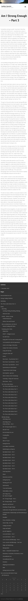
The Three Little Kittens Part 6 (10, 405)
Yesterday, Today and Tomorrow (10, 378)
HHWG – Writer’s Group (7, 316)
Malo (4, 567)
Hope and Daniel (6, 528)
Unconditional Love (7, 556)
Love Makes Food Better (8, 446)
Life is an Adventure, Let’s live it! (9, 324)
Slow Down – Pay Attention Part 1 (11, 359)
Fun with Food (6, 336)
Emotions (5, 562)
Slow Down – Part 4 (7, 381)
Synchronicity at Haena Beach (9, 367)
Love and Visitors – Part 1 (9, 534)
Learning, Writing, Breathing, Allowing (11, 311)
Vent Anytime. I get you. (8, 373)
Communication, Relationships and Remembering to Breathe (15, 513)
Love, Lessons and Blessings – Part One (12, 542)
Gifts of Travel (6, 440)
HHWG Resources (7, 318)
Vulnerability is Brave (7, 491)
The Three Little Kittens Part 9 (10, 414)
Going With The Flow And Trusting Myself (12, 339)
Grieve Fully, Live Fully (8, 522)
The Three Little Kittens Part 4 (10, 400)
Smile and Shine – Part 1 (8, 424)
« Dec (2, 593)
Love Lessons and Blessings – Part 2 (11, 539)
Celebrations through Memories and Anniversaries (14, 509)
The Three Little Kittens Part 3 (10, 397)
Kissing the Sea (6, 443)
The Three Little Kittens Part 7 (10, 408)
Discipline (5, 517)
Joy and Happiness (7, 531)
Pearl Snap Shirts (7, 471)
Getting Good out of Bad (8, 570)
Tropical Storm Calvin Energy (9, 370)
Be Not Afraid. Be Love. (6, 295)
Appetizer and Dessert (8, 504)
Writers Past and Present (9, 321)
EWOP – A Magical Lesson (9, 334)
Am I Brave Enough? (7, 496)
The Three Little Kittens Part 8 (10, 411)
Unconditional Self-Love (8, 559)
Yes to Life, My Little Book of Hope (9, 573)
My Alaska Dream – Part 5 (9, 463)
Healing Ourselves (7, 525)
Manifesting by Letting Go (9, 449)
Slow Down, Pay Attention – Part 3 (11, 364)
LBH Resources (5, 575)
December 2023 (5, 288)
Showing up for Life (7, 482)
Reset (4, 474)
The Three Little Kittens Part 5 (10, 403)
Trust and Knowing (7, 488)
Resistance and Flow (7, 477)
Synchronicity (6, 485)
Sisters (4, 356)
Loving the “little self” (8, 353)
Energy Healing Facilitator (7, 298)
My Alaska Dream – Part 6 (9, 468)
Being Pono (5, 331)
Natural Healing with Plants (9, 326)
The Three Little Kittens (7, 384)
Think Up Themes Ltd (10, 598)
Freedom (5, 438)
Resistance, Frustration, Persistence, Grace (13, 553)
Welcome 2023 (6, 313)
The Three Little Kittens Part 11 (10, 389)
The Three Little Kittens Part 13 (8, 304)
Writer (2, 306)
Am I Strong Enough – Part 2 (9, 498)
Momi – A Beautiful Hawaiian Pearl (11, 550)
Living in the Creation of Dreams (10, 348)
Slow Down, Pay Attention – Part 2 (11, 362)
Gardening (3, 301)
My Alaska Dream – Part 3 (9, 457)
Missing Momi (6, 548)
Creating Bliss (6, 435)
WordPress (21, 598)
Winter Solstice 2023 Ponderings (10, 375)
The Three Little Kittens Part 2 (10, 394)
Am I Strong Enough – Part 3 (9, 501)
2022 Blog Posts (7, 422)
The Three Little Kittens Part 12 (10, 392)
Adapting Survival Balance (9, 564)
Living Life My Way (7, 350)
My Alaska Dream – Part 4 (9, 460)
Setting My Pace (6, 479)
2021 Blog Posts (7, 493)
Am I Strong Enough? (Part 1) (9, 426)
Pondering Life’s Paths (7, 329)
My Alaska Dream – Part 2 (9, 454)
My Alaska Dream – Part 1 (9, 452)
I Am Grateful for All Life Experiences (11, 342)
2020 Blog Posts (7, 419)
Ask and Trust (6, 429)
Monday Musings (6, 417)
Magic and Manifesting (8, 545)
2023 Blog (4, 308)
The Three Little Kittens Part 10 (10, 386)
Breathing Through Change (9, 507)
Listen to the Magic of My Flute (10, 345)
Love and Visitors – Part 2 (9, 536)
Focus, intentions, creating (9, 520)
